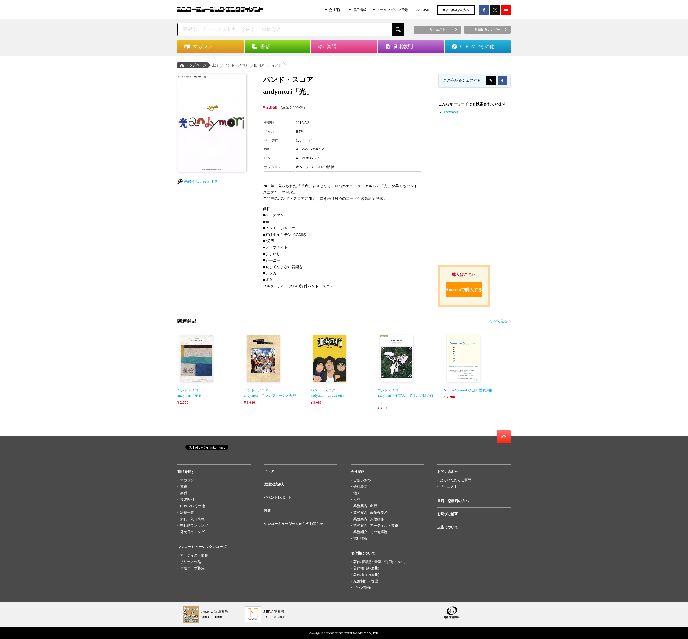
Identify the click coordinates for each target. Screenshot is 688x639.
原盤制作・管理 (365, 581)
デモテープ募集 (192, 568)
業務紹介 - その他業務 (370, 532)
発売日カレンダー (194, 532)
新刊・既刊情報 (192, 519)
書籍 (183, 487)
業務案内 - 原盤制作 (368, 519)
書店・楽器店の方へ (456, 10)
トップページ (195, 65)
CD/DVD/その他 (192, 506)
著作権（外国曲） (367, 568)
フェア (269, 471)
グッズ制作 (362, 588)
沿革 (356, 499)
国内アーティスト (268, 65)
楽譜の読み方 (274, 484)
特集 (267, 510)
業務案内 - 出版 (365, 506)
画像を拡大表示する (201, 182)
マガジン (187, 480)
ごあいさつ (362, 480)
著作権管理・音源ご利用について (379, 562)
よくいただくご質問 (455, 480)
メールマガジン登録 (392, 10)
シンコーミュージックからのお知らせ (293, 524)
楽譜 (215, 65)
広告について (447, 527)
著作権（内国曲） (367, 575)
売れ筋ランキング (194, 526)
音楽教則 (187, 499)
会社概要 (360, 487)
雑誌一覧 (187, 513)
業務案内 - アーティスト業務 (375, 526)
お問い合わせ (447, 472)
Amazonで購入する (464, 289)
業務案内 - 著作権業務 (370, 513)
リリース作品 (190, 562)
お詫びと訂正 (447, 514)
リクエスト (448, 487)
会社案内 (336, 10)
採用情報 (360, 10)
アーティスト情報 (194, 555)
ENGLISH (422, 10)
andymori (451, 112)
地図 (356, 493)
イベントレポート (278, 497)
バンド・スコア (236, 65)
